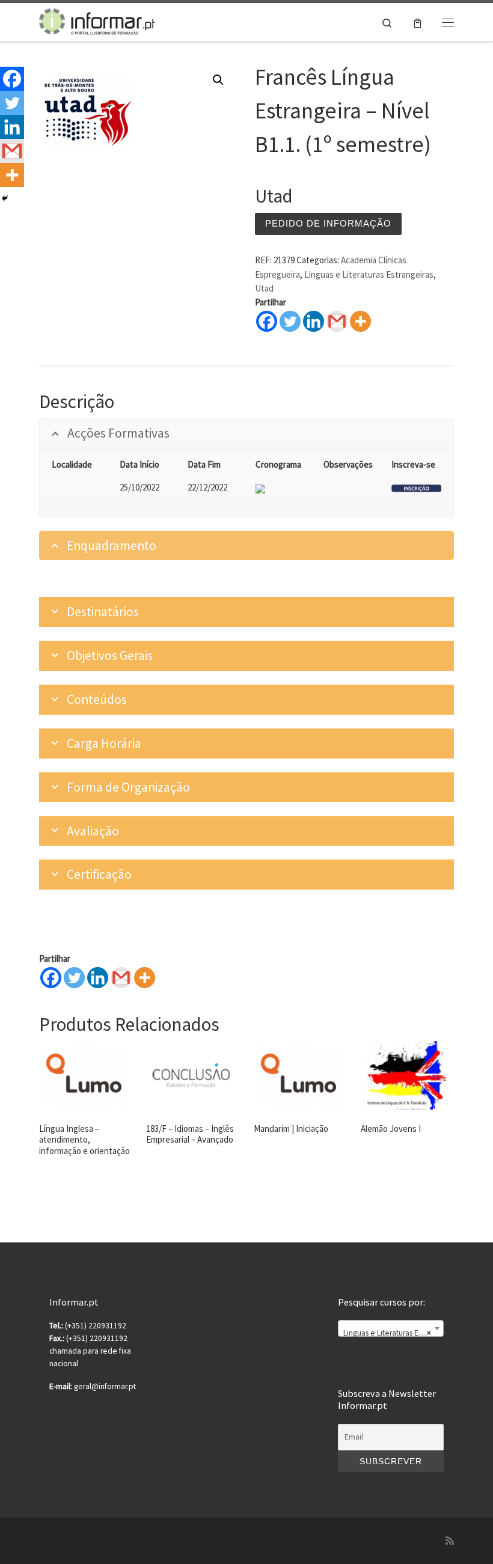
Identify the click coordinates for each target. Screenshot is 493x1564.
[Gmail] (121, 977)
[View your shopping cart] (417, 22)
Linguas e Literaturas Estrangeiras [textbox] (393, 1333)
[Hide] (5, 198)
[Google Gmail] (337, 321)
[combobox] (391, 1328)
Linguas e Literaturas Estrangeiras (368, 274)
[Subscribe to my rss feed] (450, 1540)
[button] (218, 80)
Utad (264, 288)
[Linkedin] (313, 321)
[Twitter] (290, 321)
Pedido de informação (328, 223)
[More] (360, 321)
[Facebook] (266, 321)
